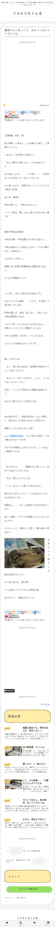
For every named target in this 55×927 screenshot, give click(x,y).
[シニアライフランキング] (11, 116)
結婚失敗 (10, 691)
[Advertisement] (27, 71)
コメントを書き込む (28, 889)
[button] (49, 564)
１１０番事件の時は (14, 436)
